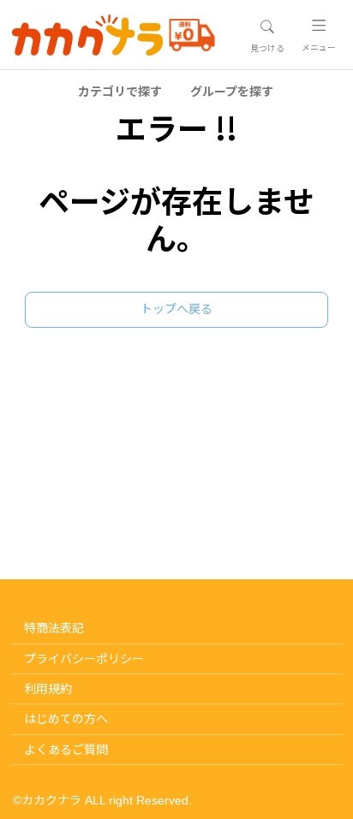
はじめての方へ (66, 719)
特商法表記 (54, 628)
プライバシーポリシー (84, 659)
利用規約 (48, 689)
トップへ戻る (176, 309)
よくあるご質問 (66, 750)
